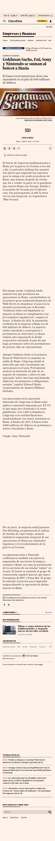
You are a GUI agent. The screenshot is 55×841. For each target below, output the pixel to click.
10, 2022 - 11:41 (30, 141)
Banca (5, 40)
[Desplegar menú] (4, 21)
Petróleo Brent (43, 16)
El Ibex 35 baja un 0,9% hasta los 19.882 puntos (38, 49)
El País (49, 27)
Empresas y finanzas (19, 34)
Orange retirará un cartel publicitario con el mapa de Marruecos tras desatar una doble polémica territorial (27, 770)
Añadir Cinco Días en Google (17, 155)
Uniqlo (25, 647)
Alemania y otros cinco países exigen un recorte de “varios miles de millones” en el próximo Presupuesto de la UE (27, 791)
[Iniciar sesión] (50, 21)
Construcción (41, 40)
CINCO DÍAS (28, 138)
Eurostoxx (14, 818)
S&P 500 (24, 16)
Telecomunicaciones (18, 40)
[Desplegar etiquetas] (50, 646)
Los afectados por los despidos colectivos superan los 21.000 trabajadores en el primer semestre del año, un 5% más (24, 780)
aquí (40, 664)
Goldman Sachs (9, 647)
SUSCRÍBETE (42, 21)
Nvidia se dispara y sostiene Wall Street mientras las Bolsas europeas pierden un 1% (24, 761)
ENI (18, 647)
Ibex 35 (6, 16)
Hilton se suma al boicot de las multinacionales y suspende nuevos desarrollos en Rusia (34, 628)
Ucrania (42, 647)
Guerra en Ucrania (11, 56)
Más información (8, 658)
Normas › (48, 612)
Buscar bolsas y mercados (15, 805)
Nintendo (33, 647)
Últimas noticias (11, 755)
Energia (31, 40)
